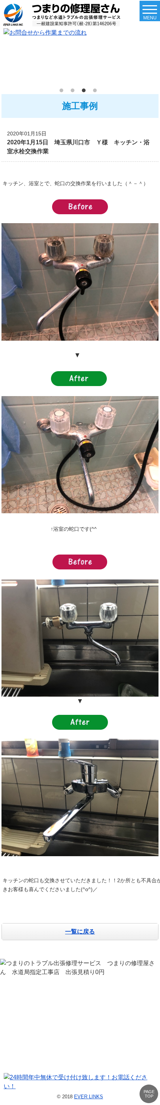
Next (151, 56)
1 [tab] (63, 92)
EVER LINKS (88, 1096)
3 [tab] (85, 92)
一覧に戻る (80, 931)
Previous (9, 56)
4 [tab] (96, 92)
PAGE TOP (149, 1093)
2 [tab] (74, 92)
